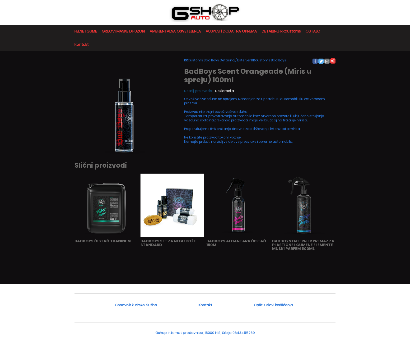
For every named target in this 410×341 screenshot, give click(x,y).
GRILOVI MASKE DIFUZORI (123, 31)
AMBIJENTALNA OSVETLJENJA (175, 31)
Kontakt (82, 44)
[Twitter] (321, 61)
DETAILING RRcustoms (281, 31)
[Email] (327, 61)
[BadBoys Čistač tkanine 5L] (106, 236)
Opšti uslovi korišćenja (273, 304)
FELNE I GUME (86, 31)
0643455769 (244, 332)
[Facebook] (314, 61)
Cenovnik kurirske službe (136, 304)
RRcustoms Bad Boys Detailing (209, 60)
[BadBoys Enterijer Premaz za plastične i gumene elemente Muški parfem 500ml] (303, 236)
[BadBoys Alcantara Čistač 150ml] (238, 236)
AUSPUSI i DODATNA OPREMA (231, 31)
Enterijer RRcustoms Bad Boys (261, 60)
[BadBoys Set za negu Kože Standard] (172, 236)
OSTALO (313, 31)
